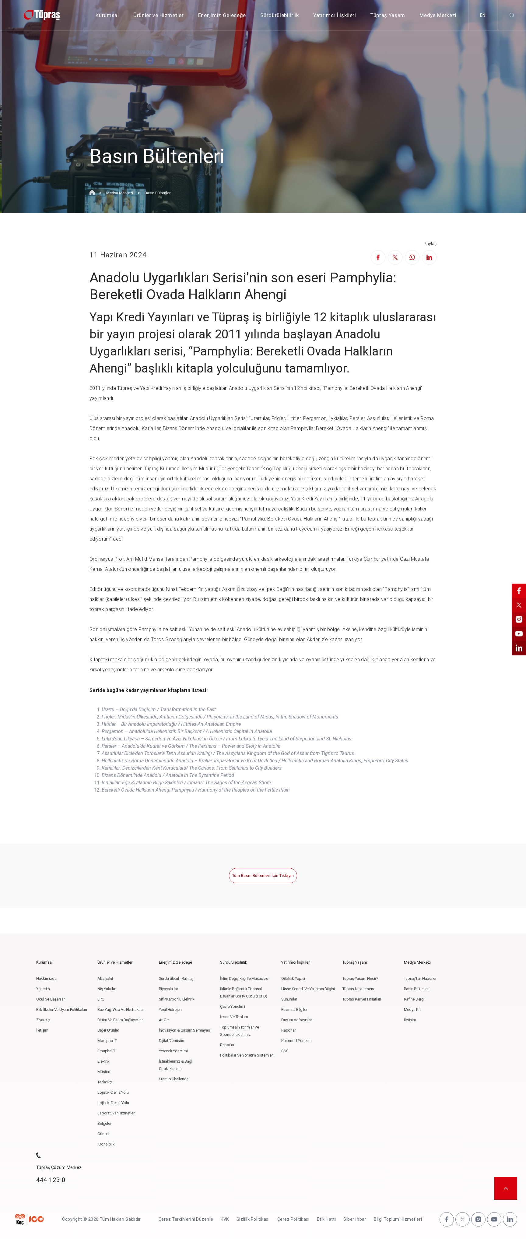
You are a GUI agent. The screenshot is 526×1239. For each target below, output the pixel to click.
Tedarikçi (105, 1082)
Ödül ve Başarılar (50, 999)
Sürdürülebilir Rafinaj (176, 978)
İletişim (42, 1030)
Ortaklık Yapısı (293, 978)
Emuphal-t (106, 1051)
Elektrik (103, 1061)
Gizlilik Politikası (253, 1219)
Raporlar (227, 1045)
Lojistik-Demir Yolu (113, 1102)
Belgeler (104, 1123)
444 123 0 (50, 1180)
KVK (225, 1219)
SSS (284, 1051)
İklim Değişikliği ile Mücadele (244, 978)
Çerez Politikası (293, 1219)
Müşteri (103, 1071)
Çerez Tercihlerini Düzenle (186, 1219)
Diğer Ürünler (108, 1030)
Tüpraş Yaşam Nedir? (360, 978)
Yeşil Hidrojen (170, 1009)
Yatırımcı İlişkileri (334, 15)
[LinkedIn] (429, 257)
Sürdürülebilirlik (279, 15)
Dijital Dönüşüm (172, 1040)
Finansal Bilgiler (294, 1009)
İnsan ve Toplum (234, 1017)
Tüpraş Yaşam (387, 15)
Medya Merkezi (438, 15)
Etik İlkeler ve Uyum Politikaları (61, 1009)
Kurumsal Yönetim (296, 1040)
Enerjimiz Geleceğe (222, 15)
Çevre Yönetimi (232, 1006)
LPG (100, 999)
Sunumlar (289, 999)
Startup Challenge (174, 1079)
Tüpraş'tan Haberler (420, 978)
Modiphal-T (107, 1040)
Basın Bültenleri (158, 193)
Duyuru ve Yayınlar (296, 1020)
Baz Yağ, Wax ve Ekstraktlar (120, 1009)
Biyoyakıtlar (168, 989)
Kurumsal (107, 15)
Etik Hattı (326, 1219)
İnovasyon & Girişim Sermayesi (185, 1030)
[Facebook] (378, 257)
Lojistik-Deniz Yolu (112, 1092)
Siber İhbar (354, 1219)
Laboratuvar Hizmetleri (116, 1113)
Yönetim (43, 989)
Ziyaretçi (43, 1020)
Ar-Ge (164, 1020)
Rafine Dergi (414, 999)
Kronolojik (105, 1144)
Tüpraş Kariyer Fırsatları (361, 999)
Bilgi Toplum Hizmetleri (398, 1219)
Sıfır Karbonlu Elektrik (177, 999)
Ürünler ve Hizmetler (158, 15)
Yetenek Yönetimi (173, 1051)
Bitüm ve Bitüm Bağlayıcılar (119, 1020)
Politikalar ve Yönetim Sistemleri (246, 1055)
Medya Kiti (412, 1009)
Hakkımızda (46, 978)
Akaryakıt (105, 978)
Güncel (103, 1133)
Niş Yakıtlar (106, 989)
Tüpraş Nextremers (358, 989)
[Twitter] (395, 257)
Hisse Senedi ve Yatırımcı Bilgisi (308, 989)
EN (483, 15)
